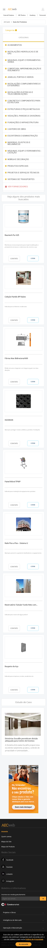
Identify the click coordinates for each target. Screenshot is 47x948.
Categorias (10, 30)
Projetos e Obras (9, 912)
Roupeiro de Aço (11, 666)
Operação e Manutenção (12, 928)
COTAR (33, 258)
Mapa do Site (6, 841)
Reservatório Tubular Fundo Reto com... (21, 605)
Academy (32, 15)
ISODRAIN (9, 420)
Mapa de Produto (8, 847)
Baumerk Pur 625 (12, 235)
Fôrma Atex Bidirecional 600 (16, 358)
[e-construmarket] (10, 904)
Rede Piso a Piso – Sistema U (16, 543)
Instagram (10, 881)
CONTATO (14, 258)
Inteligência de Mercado (12, 920)
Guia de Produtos (8, 15)
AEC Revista (22, 15)
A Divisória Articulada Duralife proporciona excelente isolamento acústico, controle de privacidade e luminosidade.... (22, 748)
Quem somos (6, 836)
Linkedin (9, 874)
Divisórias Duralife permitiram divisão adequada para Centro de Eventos (21, 740)
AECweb (7, 22)
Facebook (9, 860)
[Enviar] (43, 899)
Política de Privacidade (34, 939)
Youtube (9, 867)
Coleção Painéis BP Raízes (15, 296)
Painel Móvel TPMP (12, 481)
